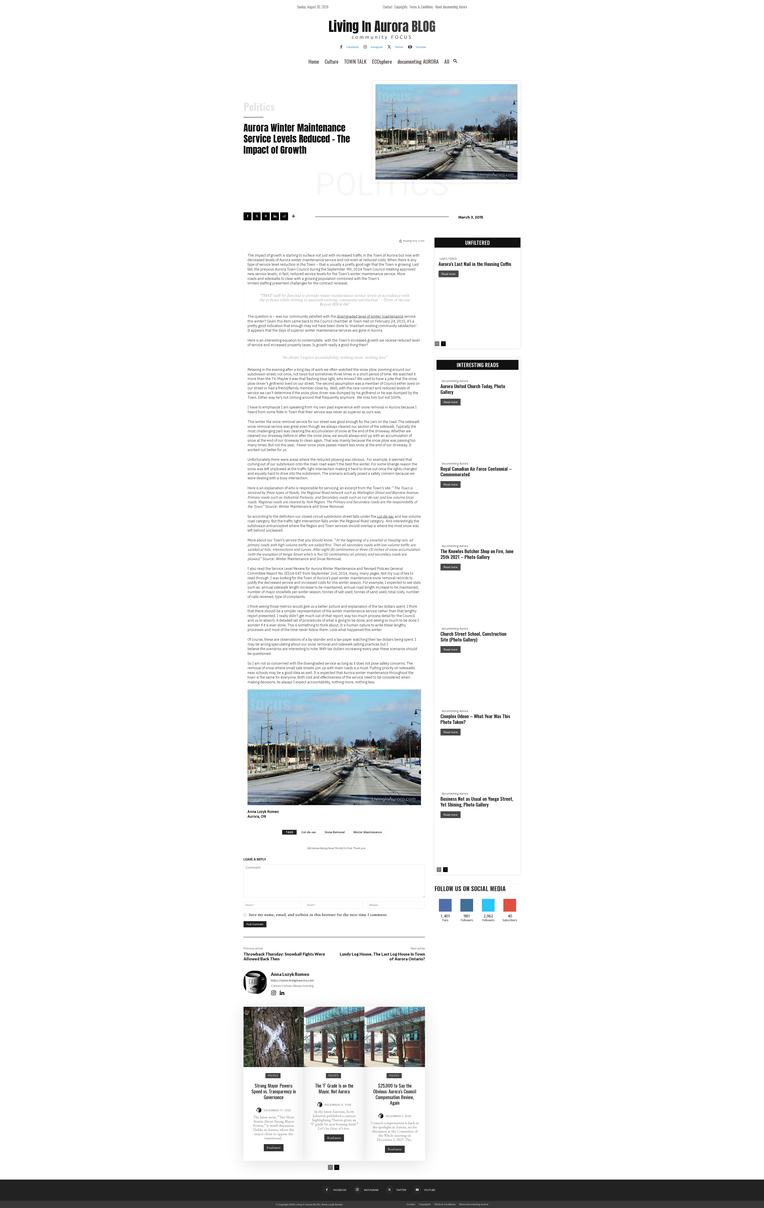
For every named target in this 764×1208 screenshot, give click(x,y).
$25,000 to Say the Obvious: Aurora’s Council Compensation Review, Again (394, 1094)
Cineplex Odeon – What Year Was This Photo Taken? (475, 718)
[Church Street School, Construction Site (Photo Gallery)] (477, 677)
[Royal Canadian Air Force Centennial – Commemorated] (477, 512)
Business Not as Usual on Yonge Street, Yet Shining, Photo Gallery (476, 801)
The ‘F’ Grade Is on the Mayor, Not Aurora (334, 1088)
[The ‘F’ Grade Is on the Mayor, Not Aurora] (334, 1037)
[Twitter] (389, 47)
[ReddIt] (284, 216)
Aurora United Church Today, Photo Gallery (472, 388)
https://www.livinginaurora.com (292, 980)
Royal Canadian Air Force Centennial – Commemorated (476, 471)
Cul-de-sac (308, 832)
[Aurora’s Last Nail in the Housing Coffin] (477, 309)
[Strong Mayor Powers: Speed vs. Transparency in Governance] (274, 1037)
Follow (473, 900)
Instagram (377, 47)
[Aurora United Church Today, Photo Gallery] (477, 429)
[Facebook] (341, 47)
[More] (293, 216)
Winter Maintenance (367, 832)
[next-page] (336, 1167)
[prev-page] (330, 1167)
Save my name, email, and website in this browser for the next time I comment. (318, 915)
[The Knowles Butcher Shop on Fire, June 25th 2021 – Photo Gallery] (477, 594)
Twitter (399, 47)
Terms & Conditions (444, 1204)
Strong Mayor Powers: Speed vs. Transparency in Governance (273, 1091)
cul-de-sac (385, 516)
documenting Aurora (455, 381)
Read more (274, 1148)
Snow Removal (335, 832)
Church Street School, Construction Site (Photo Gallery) (473, 636)
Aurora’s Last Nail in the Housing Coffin (475, 263)
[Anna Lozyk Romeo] (255, 984)
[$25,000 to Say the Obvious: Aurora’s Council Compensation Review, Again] (395, 1037)
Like (445, 900)
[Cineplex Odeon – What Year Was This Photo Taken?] (477, 759)
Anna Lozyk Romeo (290, 974)
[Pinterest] (266, 216)
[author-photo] (259, 1110)
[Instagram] (365, 47)
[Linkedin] (275, 216)
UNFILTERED (448, 259)
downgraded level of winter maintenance (370, 316)
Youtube (420, 47)
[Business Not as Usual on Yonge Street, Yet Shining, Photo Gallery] (477, 842)
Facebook (353, 47)
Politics (259, 106)
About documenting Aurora (473, 1204)
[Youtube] (410, 47)
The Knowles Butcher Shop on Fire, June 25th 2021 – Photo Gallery (477, 553)
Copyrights (425, 1204)
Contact (411, 1204)
